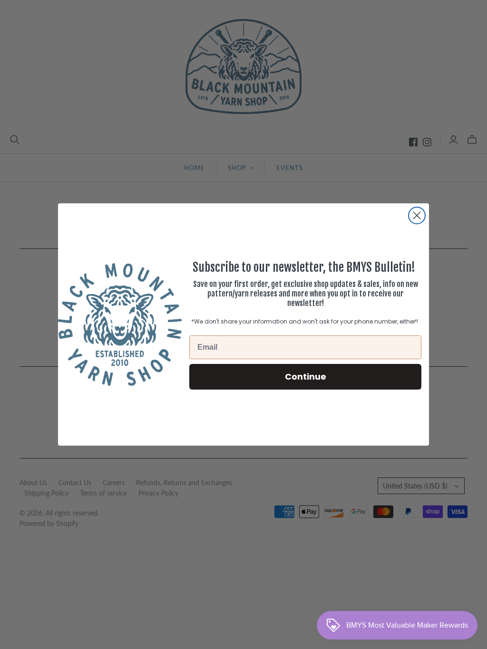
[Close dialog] (417, 215)
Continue (305, 376)
